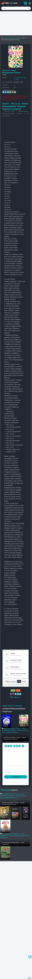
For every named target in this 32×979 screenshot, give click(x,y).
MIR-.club (11, 3)
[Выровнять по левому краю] (14, 746)
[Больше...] (23, 746)
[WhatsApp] (15, 92)
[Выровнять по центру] (17, 746)
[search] (28, 8)
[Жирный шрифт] (6, 746)
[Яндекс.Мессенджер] (8, 92)
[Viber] (13, 92)
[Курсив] (8, 746)
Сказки (4, 74)
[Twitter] (16, 694)
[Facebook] (11, 694)
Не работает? (16, 697)
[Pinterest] (13, 694)
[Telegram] (3, 92)
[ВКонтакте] (6, 92)
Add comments (16, 777)
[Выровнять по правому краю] (19, 746)
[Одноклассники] (10, 92)
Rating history (18, 684)
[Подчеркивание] (11, 746)
